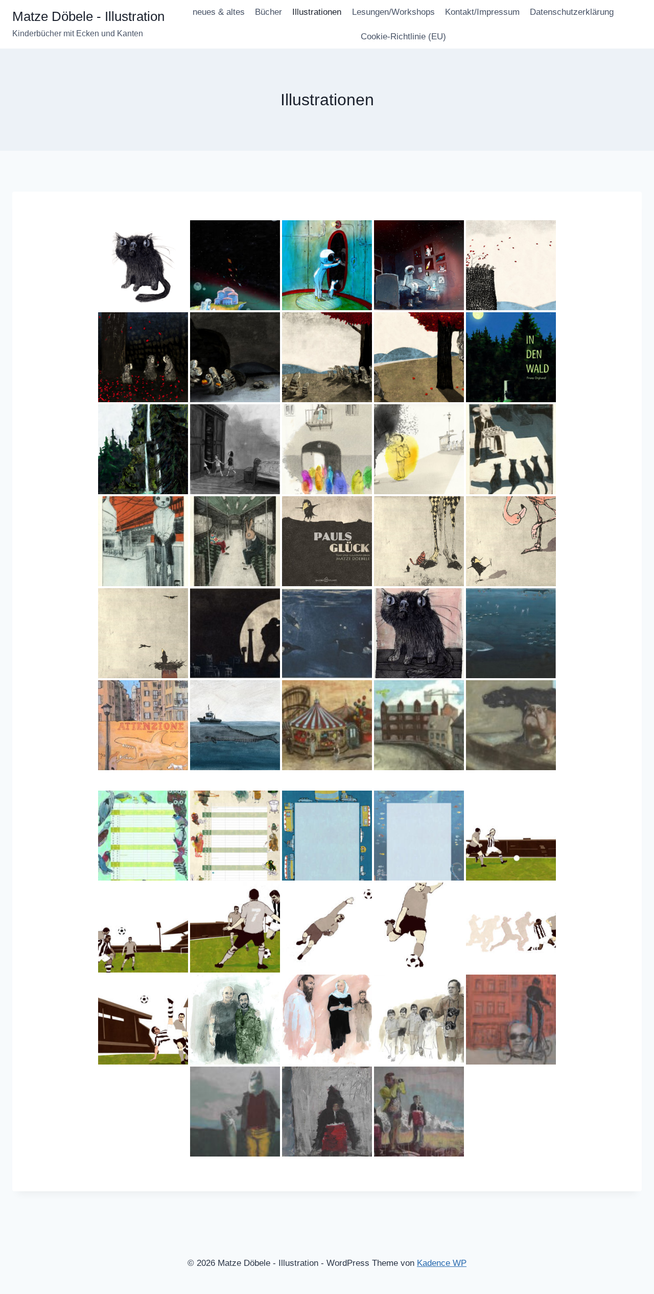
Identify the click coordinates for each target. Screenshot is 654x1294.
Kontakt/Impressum (482, 12)
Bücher (268, 12)
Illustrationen (316, 12)
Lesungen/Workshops (393, 12)
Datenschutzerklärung (572, 12)
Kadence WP (441, 1263)
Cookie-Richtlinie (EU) (403, 36)
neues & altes (219, 12)
